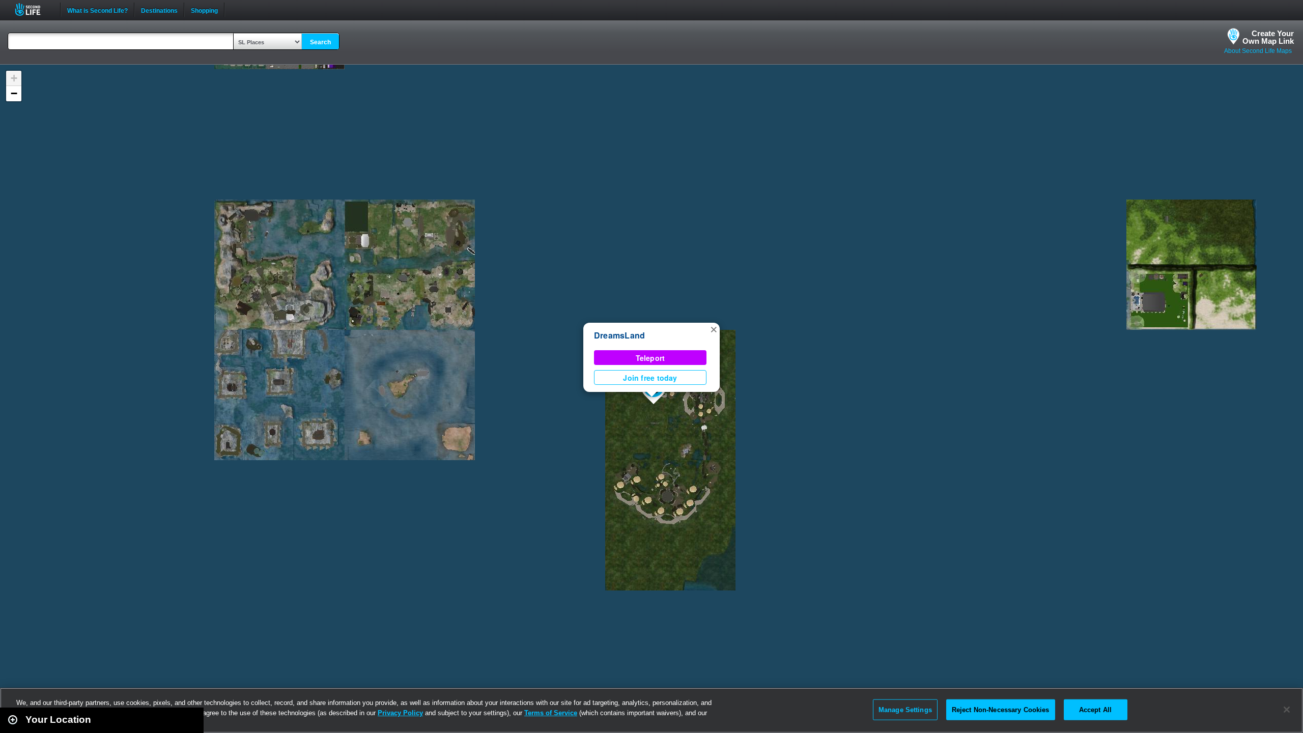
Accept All (1095, 709)
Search (320, 42)
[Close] (1287, 709)
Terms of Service (550, 713)
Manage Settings (905, 709)
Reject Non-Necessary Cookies (1001, 709)
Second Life (33, 9)
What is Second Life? (97, 9)
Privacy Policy (400, 713)
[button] (713, 329)
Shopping (204, 9)
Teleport (650, 358)
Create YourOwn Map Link (1268, 37)
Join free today (650, 378)
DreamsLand (619, 335)
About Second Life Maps (1258, 50)
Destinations (159, 9)
